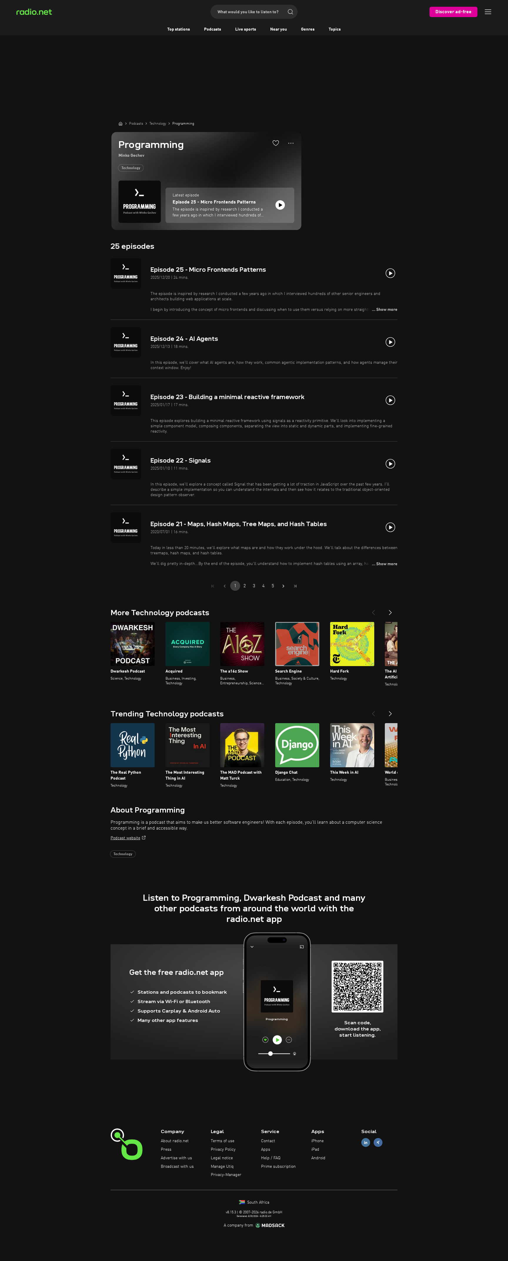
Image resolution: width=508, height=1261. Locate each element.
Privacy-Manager (226, 1175)
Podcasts (212, 29)
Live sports (245, 29)
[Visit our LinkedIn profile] (365, 1143)
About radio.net (175, 1141)
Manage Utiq (222, 1167)
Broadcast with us (177, 1167)
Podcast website (125, 838)
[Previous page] (224, 586)
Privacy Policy (223, 1149)
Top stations (178, 29)
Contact (268, 1141)
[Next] (390, 610)
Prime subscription (278, 1167)
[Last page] (295, 586)
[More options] (291, 143)
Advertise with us (176, 1158)
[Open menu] (488, 11)
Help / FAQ (270, 1158)
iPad (315, 1149)
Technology (130, 168)
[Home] (120, 123)
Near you (278, 29)
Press (166, 1149)
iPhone (317, 1141)
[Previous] (373, 610)
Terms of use (222, 1141)
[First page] (213, 586)
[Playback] (280, 205)
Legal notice (222, 1158)
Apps (265, 1149)
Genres (308, 29)
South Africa (257, 1202)
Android (318, 1158)
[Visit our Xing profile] (378, 1143)
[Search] (290, 11)
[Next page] (283, 586)
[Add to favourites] (275, 143)
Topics (335, 29)
